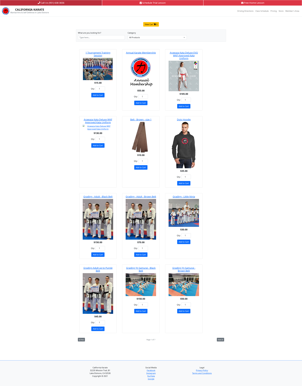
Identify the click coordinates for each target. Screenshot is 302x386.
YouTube (151, 376)
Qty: (93, 88)
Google (151, 379)
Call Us (52, 2)
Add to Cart (98, 95)
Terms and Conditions (202, 373)
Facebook (151, 370)
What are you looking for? (89, 33)
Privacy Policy (202, 370)
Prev (82, 340)
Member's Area (292, 11)
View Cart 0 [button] (151, 24)
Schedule (154, 2)
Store (281, 11)
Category (132, 33)
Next (220, 340)
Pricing (274, 11)
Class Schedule (262, 11)
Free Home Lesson (254, 2)
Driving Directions (245, 11)
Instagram (151, 373)
